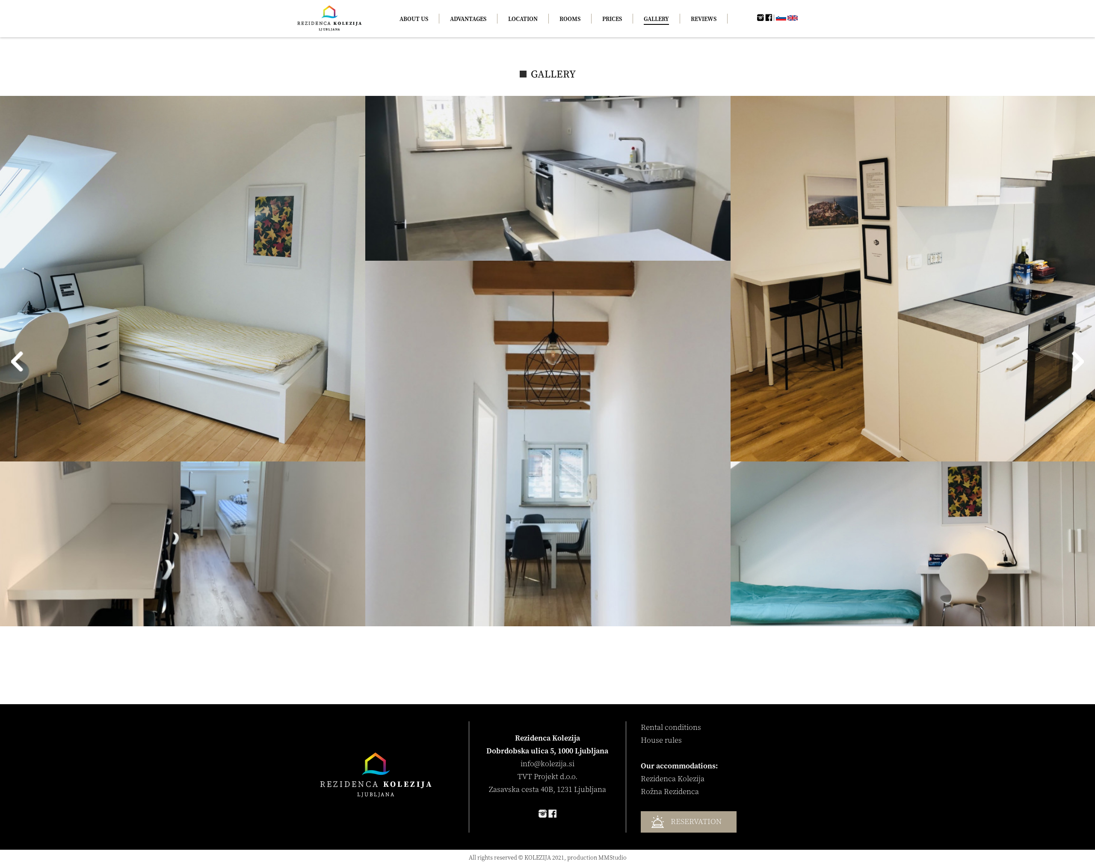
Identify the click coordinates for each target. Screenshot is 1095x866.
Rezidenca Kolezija (672, 779)
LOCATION (523, 19)
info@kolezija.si (547, 764)
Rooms (569, 19)
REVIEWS (703, 19)
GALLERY (656, 19)
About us (414, 19)
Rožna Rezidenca (670, 792)
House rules (661, 740)
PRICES (612, 19)
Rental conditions (671, 727)
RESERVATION (696, 822)
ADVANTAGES (468, 19)
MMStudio (612, 858)
